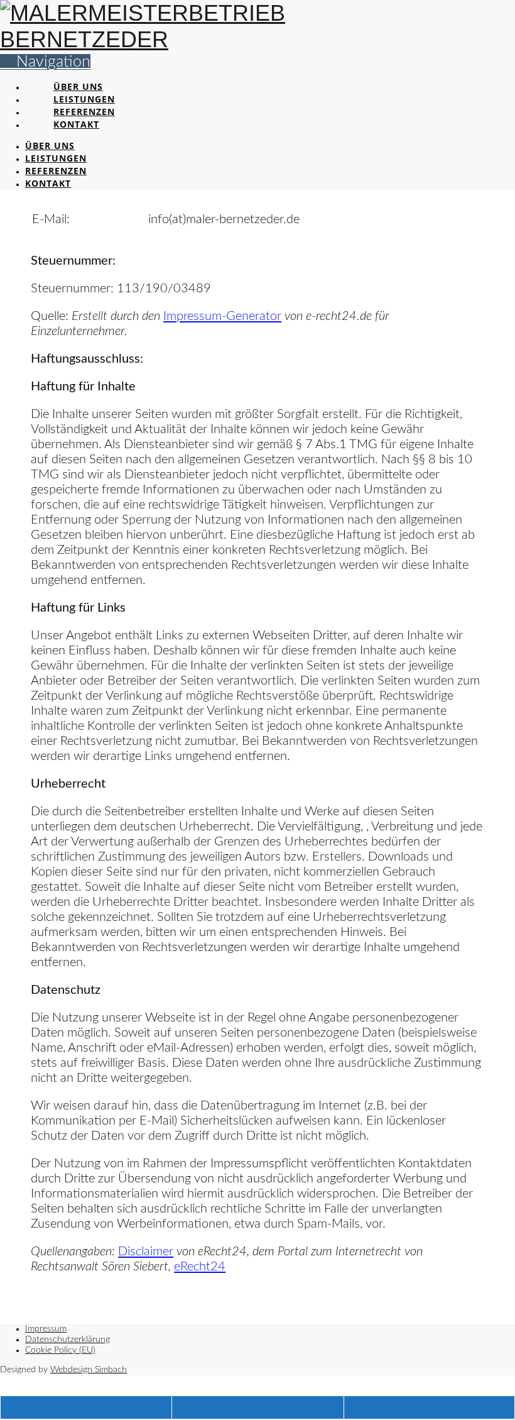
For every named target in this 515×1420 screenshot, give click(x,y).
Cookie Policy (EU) (60, 1350)
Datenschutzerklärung (67, 1339)
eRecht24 (199, 1266)
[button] (45, 62)
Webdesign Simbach (88, 1369)
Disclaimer (145, 1251)
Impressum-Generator (222, 316)
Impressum (46, 1328)
